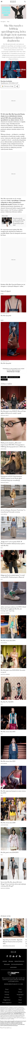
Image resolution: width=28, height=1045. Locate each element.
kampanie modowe (13, 377)
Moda (3, 377)
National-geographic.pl (6, 1002)
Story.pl (20, 1002)
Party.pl (6, 989)
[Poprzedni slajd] (1, 928)
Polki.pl (20, 989)
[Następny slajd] (26, 928)
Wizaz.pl (20, 1000)
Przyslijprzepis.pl (20, 994)
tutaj (10, 1027)
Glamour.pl (7, 992)
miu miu (4, 379)
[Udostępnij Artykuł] (17, 86)
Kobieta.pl (20, 992)
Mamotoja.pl (6, 997)
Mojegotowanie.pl (6, 1000)
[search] (25, 1)
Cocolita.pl (7, 994)
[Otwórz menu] (1, 1)
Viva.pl (20, 997)
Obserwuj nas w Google (8, 86)
